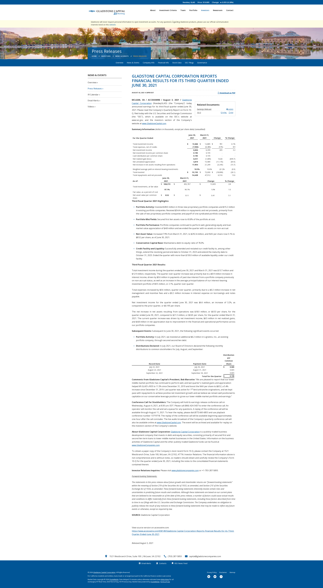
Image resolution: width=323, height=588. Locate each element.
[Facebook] (221, 577)
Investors (205, 10)
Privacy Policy (212, 572)
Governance (202, 62)
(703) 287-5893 (175, 556)
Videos (91, 106)
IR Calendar (93, 94)
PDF (231, 113)
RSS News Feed (180, 563)
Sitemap (232, 572)
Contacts (162, 563)
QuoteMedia (114, 579)
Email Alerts (93, 100)
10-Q (199, 112)
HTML (224, 113)
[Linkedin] (209, 577)
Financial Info (163, 62)
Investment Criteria (168, 10)
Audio (230, 109)
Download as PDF (227, 93)
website (112, 24)
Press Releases (140, 56)
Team (183, 10)
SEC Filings (189, 62)
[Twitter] (215, 577)
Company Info (148, 62)
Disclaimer (223, 572)
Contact (229, 10)
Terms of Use (165, 582)
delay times (165, 579)
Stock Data (176, 62)
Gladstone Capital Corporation (185, 431)
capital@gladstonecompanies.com (205, 556)
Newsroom (217, 10)
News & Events (122, 56)
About (153, 10)
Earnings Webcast (204, 109)
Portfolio (193, 10)
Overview (119, 62)
